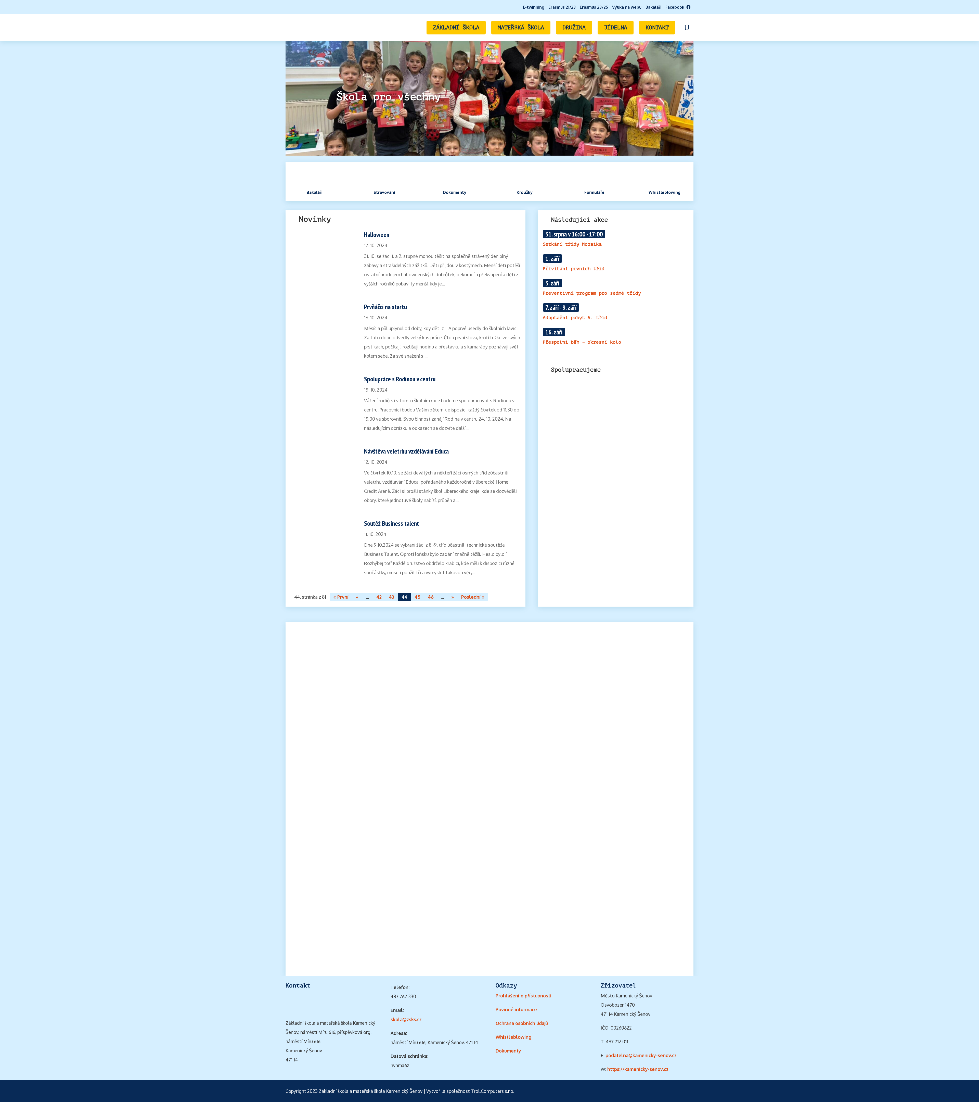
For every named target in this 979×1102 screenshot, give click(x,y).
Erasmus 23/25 (594, 7)
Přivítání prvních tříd (573, 268)
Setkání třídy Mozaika (572, 244)
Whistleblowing (664, 192)
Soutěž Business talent (391, 523)
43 (391, 597)
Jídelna (615, 27)
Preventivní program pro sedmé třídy (592, 293)
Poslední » (472, 597)
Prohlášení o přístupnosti (523, 995)
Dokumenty (454, 192)
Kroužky (525, 192)
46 (431, 597)
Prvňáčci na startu (385, 307)
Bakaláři (653, 7)
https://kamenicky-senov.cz (637, 1069)
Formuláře (594, 192)
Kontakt (657, 27)
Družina (574, 27)
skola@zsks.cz (406, 1019)
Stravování (384, 192)
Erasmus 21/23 (562, 7)
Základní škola (456, 27)
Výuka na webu (626, 7)
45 (417, 597)
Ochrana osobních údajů (522, 1023)
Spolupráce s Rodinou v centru (399, 379)
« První (341, 597)
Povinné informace (516, 1009)
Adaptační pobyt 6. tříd (575, 317)
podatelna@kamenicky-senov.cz (641, 1055)
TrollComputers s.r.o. (492, 1091)
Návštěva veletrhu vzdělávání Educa (406, 451)
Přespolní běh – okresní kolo (582, 342)
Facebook (675, 7)
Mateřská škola (521, 27)
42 (379, 597)
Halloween (376, 234)
